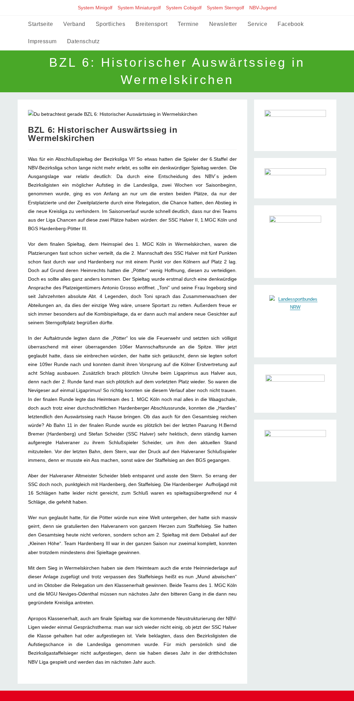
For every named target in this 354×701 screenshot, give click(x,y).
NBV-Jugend (263, 7)
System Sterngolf (225, 7)
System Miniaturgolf (139, 7)
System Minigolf (95, 7)
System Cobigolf (184, 7)
